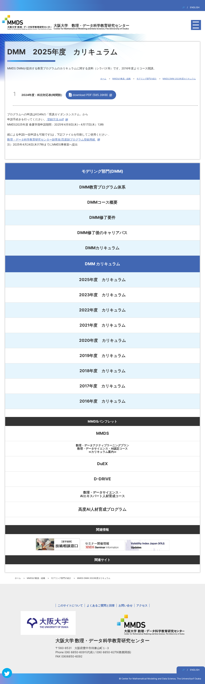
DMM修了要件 (102, 217)
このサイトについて (70, 605)
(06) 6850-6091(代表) (79, 652)
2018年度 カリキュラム (102, 370)
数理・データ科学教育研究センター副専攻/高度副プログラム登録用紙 (51, 139)
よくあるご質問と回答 (101, 605)
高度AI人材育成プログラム (102, 509)
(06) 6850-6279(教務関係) (113, 652)
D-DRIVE (102, 479)
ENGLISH (194, 7)
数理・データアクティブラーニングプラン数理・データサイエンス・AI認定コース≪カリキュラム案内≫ (102, 448)
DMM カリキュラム (102, 263)
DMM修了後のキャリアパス (102, 232)
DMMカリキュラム (102, 247)
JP (183, 7)
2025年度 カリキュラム (102, 279)
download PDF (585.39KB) (90, 95)
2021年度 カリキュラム (102, 325)
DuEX (102, 463)
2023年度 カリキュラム (102, 294)
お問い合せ (126, 605)
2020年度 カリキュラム (102, 340)
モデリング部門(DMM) (102, 171)
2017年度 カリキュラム (102, 386)
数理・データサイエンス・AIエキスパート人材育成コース (102, 494)
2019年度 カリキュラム (102, 355)
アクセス (142, 605)
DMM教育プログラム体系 (102, 187)
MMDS (102, 433)
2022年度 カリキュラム (102, 310)
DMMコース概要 (102, 202)
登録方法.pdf (55, 119)
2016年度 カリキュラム (102, 401)
